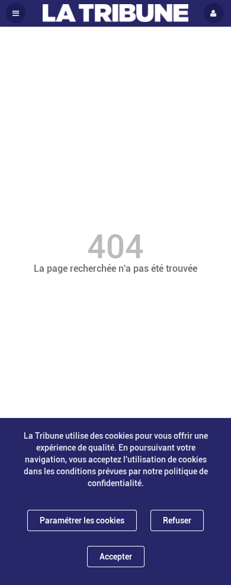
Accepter (116, 556)
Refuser (177, 520)
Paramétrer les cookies (82, 520)
